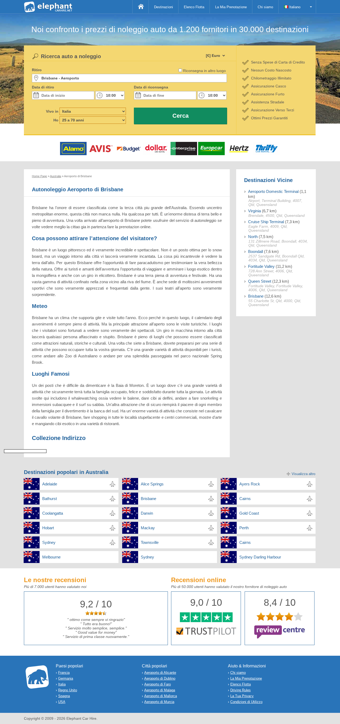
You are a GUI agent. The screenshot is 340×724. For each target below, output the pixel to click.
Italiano (294, 7)
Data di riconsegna (151, 87)
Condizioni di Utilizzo (246, 702)
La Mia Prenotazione (231, 7)
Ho (55, 120)
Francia (64, 673)
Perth (244, 528)
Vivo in (52, 111)
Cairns (245, 498)
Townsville (150, 542)
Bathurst (49, 498)
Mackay (148, 528)
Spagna (64, 696)
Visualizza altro (303, 474)
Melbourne (51, 557)
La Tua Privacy (242, 696)
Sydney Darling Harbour (260, 557)
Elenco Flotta (194, 7)
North (253, 236)
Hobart (48, 528)
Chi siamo (265, 7)
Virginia (254, 211)
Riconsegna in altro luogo (204, 71)
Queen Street (259, 281)
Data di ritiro (43, 87)
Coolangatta (52, 513)
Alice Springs (152, 484)
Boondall (255, 251)
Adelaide (49, 484)
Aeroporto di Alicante (160, 673)
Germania (65, 678)
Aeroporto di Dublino (159, 678)
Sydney (49, 542)
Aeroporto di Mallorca (160, 696)
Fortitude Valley (261, 266)
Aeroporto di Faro (157, 684)
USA (61, 702)
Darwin (147, 513)
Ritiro (37, 70)
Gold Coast (249, 513)
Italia (62, 684)
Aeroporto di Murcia (159, 702)
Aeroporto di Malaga (159, 690)
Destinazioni (163, 7)
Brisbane (256, 296)
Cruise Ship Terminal (266, 221)
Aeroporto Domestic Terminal (273, 191)
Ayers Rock (249, 484)
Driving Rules (240, 690)
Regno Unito (67, 690)
